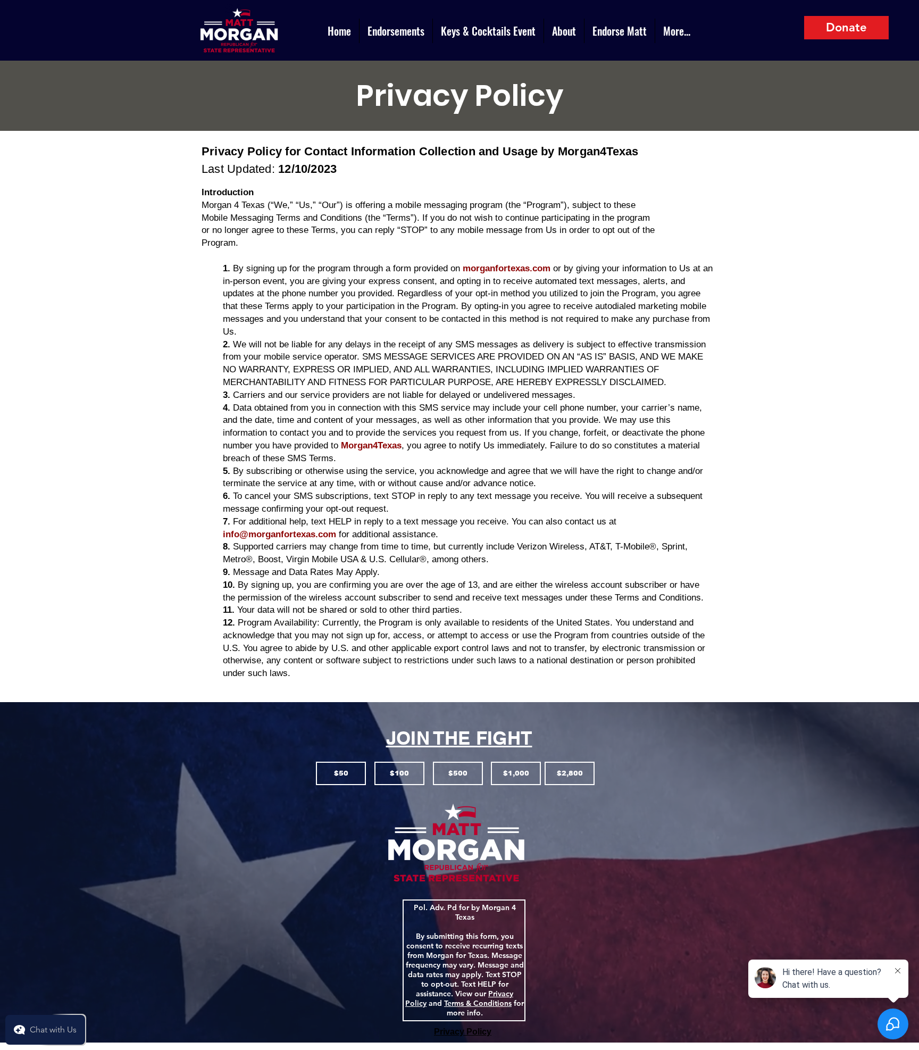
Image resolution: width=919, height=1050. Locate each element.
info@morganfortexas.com (279, 534)
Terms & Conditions (478, 1003)
